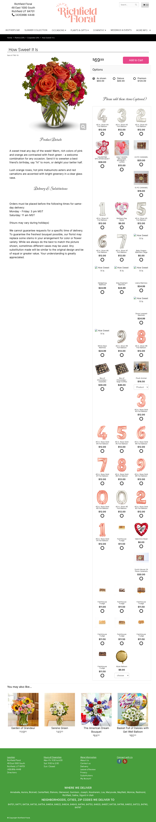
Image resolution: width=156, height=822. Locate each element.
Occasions (58, 30)
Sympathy (98, 30)
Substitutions (86, 775)
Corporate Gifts (33, 38)
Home (9, 38)
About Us (84, 760)
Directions (12, 772)
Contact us (85, 763)
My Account (85, 778)
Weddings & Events (121, 30)
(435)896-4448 (24, 14)
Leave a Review (88, 769)
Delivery (84, 766)
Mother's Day (12, 30)
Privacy (83, 772)
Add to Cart (136, 60)
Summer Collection (36, 30)
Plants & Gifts (79, 30)
